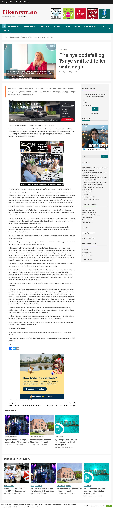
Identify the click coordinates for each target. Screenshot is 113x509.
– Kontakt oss (86, 194)
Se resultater (95, 113)
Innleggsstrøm (86, 252)
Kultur (6, 30)
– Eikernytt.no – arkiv (88, 197)
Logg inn (85, 249)
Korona (20, 399)
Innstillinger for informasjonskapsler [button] (94, 506)
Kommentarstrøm (87, 256)
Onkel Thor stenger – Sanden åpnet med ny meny (25, 404)
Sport (103, 26)
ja (85, 100)
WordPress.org (87, 259)
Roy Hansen (20, 444)
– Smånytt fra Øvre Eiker (89, 180)
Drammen (14, 399)
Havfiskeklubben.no (88, 210)
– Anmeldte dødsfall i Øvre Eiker (92, 185)
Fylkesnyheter (44, 26)
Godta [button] (109, 506)
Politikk (67, 26)
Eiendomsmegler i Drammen (91, 215)
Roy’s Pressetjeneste (89, 212)
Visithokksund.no (87, 217)
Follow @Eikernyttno (88, 238)
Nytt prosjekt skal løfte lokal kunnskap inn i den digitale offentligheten (66, 442)
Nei (86, 103)
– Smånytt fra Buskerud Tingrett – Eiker (94, 177)
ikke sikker (88, 105)
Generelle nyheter (29, 26)
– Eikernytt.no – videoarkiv (90, 199)
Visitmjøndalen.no (87, 222)
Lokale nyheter (13, 26)
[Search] (109, 28)
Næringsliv (57, 26)
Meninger (77, 26)
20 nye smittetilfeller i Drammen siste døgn (61, 404)
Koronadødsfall (28, 399)
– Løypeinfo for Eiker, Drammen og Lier (94, 182)
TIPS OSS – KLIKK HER (22, 1)
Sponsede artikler (90, 26)
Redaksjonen (64, 72)
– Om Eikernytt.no (87, 192)
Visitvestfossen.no (88, 220)
